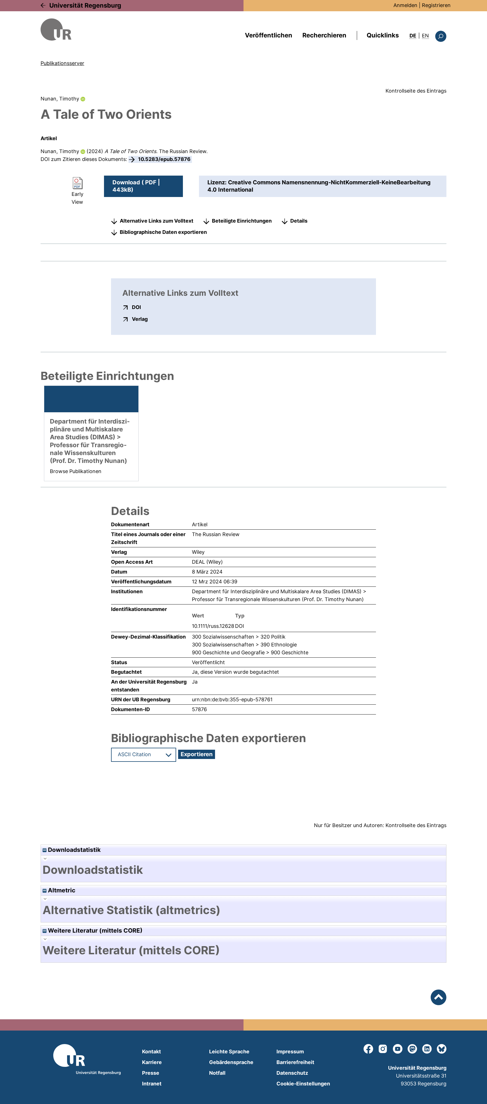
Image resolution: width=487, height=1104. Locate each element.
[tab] (243, 870)
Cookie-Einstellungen (303, 1084)
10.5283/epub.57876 (164, 159)
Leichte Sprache (229, 1051)
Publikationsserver (62, 63)
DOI (136, 307)
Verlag (140, 319)
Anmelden (405, 5)
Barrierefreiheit (295, 1062)
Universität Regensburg (85, 5)
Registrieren (436, 5)
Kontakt (151, 1051)
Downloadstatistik (74, 849)
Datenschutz (292, 1073)
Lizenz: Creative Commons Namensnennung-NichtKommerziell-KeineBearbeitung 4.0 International (319, 186)
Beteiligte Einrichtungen (242, 221)
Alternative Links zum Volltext (156, 221)
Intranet (151, 1084)
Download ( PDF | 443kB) (136, 186)
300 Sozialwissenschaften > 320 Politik (238, 637)
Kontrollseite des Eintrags (416, 91)
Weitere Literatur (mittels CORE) (95, 930)
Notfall (217, 1073)
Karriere (152, 1062)
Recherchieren (324, 35)
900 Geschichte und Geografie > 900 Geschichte (250, 652)
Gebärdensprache (231, 1062)
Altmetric (61, 890)
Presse (150, 1073)
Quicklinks (383, 35)
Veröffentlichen (268, 35)
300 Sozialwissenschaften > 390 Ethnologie (244, 645)
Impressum (290, 1051)
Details (298, 221)
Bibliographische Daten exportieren (163, 232)
